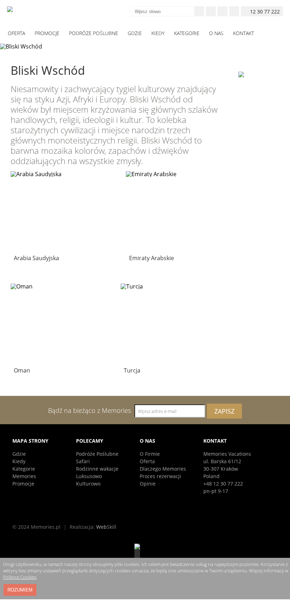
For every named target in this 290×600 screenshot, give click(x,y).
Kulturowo (88, 483)
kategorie (186, 33)
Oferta (147, 461)
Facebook (211, 11)
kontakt (243, 33)
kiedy (157, 33)
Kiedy (18, 461)
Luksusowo (89, 476)
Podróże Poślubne (97, 453)
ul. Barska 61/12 (222, 461)
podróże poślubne (93, 33)
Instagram (222, 11)
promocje (47, 33)
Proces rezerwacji (160, 476)
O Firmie (150, 453)
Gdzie (19, 453)
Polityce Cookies (19, 577)
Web (106, 526)
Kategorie (23, 468)
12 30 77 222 (265, 11)
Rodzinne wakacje (97, 468)
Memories (24, 476)
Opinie (148, 483)
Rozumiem (20, 590)
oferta (16, 33)
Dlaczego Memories (163, 468)
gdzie (135, 33)
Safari (83, 461)
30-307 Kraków (220, 468)
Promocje (23, 483)
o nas (216, 33)
